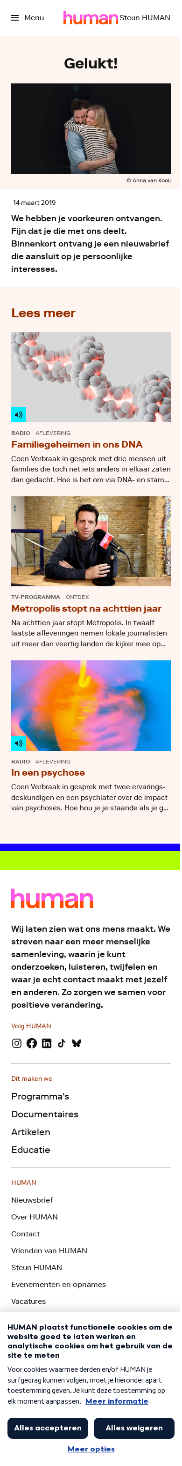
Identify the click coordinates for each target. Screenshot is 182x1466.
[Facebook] (31, 1043)
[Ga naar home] (90, 17)
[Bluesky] (76, 1043)
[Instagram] (16, 1043)
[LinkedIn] (46, 1043)
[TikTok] (61, 1043)
